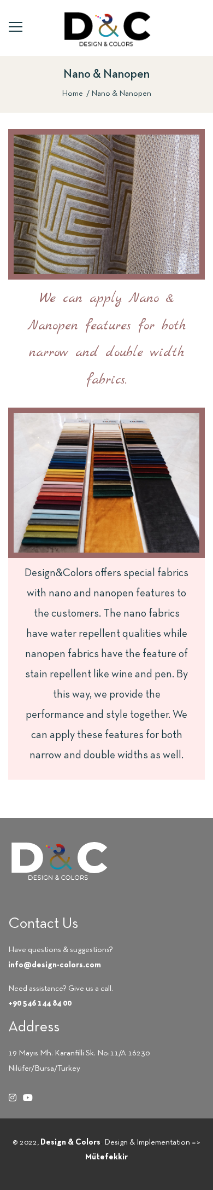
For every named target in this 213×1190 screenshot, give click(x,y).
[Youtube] (27, 1097)
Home (72, 93)
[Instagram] (12, 1097)
